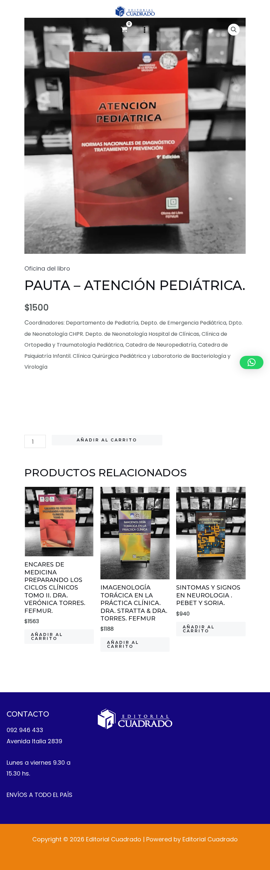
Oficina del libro (47, 268)
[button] (251, 362)
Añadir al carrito (107, 439)
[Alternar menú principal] (144, 30)
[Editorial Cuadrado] (135, 11)
